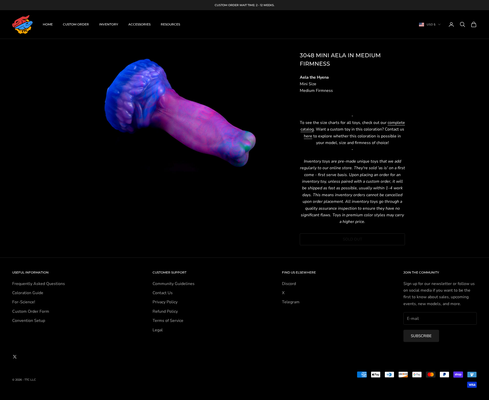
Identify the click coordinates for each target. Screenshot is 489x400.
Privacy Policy (165, 302)
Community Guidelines (174, 284)
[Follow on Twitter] (14, 356)
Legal (158, 330)
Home (48, 24)
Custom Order (76, 24)
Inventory (108, 24)
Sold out (352, 239)
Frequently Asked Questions (38, 284)
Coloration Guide (27, 293)
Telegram (291, 302)
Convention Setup (28, 320)
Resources (170, 24)
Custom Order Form (30, 311)
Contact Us (163, 293)
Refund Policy (165, 311)
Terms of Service (168, 320)
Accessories (139, 24)
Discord (289, 284)
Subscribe (421, 335)
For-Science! (23, 302)
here (308, 136)
